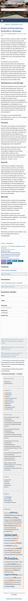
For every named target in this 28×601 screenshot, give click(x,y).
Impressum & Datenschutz (14, 599)
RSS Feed (8, 381)
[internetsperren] (17, 535)
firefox (18, 525)
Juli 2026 (6, 481)
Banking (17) (9, 394)
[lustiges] (5, 545)
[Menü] (14, 20)
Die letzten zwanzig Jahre (14, 452)
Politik (19, 554)
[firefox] (15, 525)
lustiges (9, 545)
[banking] (15, 515)
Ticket (19, 578)
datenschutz (13, 522)
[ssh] (9, 570)
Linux (19, 543)
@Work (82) (8, 393)
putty (11, 561)
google (6, 527)
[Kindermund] (17, 538)
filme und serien (9, 525)
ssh (11, 570)
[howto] (12, 529)
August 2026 (7, 480)
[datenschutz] (9, 522)
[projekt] (18, 559)
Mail (4, 263)
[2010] (5, 513)
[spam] (5, 570)
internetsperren (8, 538)
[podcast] (10, 554)
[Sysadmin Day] (19, 570)
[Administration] (17, 513)
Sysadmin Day (8, 572)
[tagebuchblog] (12, 572)
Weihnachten (8, 584)
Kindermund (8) (10, 401)
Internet (3, 243)
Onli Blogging (8, 497)
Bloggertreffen (8, 520)
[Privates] (21, 554)
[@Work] (9, 513)
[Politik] (16, 554)
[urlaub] (20, 580)
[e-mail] (5, 523)
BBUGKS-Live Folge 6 (6, 251)
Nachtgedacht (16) (10, 407)
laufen (13, 543)
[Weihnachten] (19, 582)
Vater (11, 582)
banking (18, 515)
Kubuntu (7, 543)
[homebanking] (15, 527)
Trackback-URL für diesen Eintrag (8, 270)
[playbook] (20, 552)
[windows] (13, 584)
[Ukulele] (14, 580)
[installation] (17, 529)
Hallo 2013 (8, 24)
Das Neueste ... (8, 485)
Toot (4, 261)
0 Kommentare (9, 243)
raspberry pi (17, 561)
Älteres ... (6, 487)
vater (5, 248)
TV (6, 580)
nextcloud (7, 552)
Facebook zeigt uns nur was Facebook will (10, 254)
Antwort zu (4, 310)
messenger (7, 548)
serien (19, 564)
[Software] (15, 568)
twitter (11, 580)
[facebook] (10, 523)
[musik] (16, 548)
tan (20, 575)
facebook (13, 523)
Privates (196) (9, 409)
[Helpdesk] (8, 527)
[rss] (21, 561)
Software (18, 568)
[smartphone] (12, 566)
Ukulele (17, 580)
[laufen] (10, 543)
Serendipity (12, 564)
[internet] (11, 531)
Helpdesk (11, 527)
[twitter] (8, 580)
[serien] (17, 564)
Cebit (7, 522)
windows (16, 584)
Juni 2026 (7, 483)
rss (5, 564)
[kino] (12, 540)
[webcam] (13, 582)
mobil (13, 548)
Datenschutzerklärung (17, 364)
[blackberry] (21, 515)
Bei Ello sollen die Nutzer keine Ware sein (10, 252)
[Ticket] (17, 577)
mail (14, 545)
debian (20, 522)
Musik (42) (8, 405)
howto (15, 529)
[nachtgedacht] (5, 550)
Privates (10, 558)
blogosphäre (17, 520)
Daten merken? (6, 366)
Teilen (15, 261)
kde (16, 538)
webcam (16, 582)
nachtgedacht (10, 550)
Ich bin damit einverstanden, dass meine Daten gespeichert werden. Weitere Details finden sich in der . (12, 362)
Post (10, 261)
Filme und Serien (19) (11, 398)
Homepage (4, 305)
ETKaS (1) (8, 396)
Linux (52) (8, 403)
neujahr (17, 550)
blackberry (8, 517)
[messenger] (16, 545)
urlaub (6, 582)
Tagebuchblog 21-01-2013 (16, 24)
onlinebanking (15, 552)
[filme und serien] (20, 523)
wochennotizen (9, 586)
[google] (20, 525)
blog (15, 517)
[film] (16, 523)
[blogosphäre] (13, 520)
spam (7, 570)
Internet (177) (9, 400)
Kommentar (4, 315)
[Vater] (9, 582)
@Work (13, 512)
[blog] (13, 517)
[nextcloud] (20, 550)
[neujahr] (14, 550)
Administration (9, 515)
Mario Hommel (12, 33)
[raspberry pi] (13, 561)
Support (16, 570)
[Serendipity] (7, 564)
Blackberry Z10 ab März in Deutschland (10, 259)
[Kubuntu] (16, 540)
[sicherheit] (5, 566)
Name (2, 295)
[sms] (21, 566)
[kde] (13, 538)
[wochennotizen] (20, 584)
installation (7, 531)
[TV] (5, 580)
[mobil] (11, 548)
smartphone (19, 246)
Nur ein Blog (7, 498)
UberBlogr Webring (10, 502)
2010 (7, 513)
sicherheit (9, 566)
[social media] (7, 568)
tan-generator (8, 577)
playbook (6, 554)
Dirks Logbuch (8, 500)
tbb (14, 577)
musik (19, 548)
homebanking (8, 529)
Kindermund (7, 540)
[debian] (17, 522)
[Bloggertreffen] (17, 517)
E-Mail (3, 300)
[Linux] (15, 543)
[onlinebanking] (10, 552)
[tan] (18, 574)
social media (11, 568)
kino (14, 540)
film (18, 523)
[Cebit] (5, 522)
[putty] (9, 561)
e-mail (7, 523)
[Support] (13, 570)
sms (5, 568)
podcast (13, 554)
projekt (6, 561)
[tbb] (12, 577)
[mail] (12, 545)
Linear (14, 283)
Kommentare (9, 383)
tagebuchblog (10, 574)
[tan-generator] (21, 574)
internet (13, 246)
